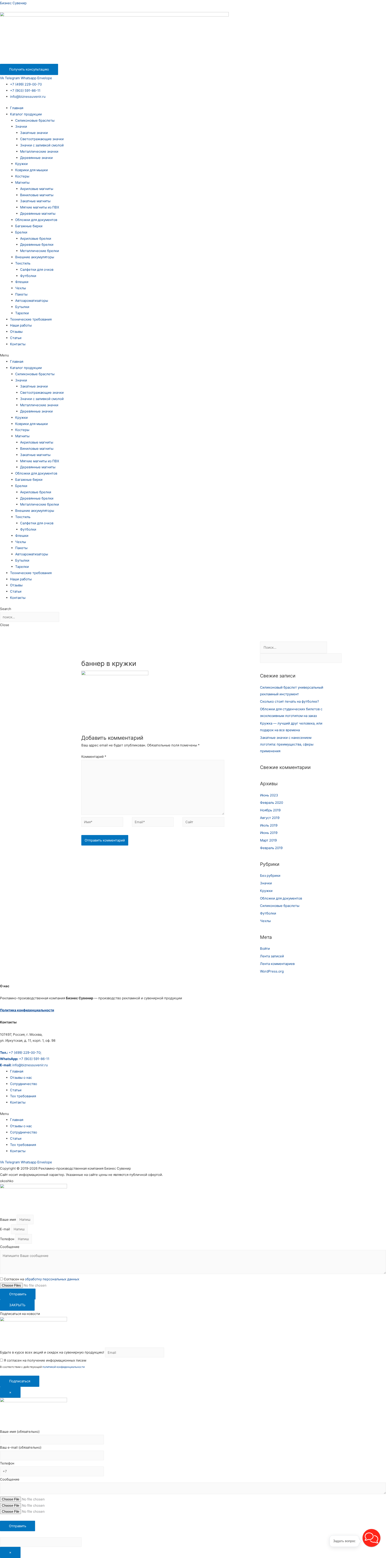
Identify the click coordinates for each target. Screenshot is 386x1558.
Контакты (17, 344)
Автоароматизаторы (31, 300)
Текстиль (22, 263)
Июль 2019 (268, 825)
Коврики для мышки (31, 170)
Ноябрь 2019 (270, 810)
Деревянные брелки (36, 244)
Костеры (22, 176)
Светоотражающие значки (42, 139)
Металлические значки (39, 151)
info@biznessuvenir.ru (28, 96)
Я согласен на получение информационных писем (44, 1360)
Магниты (22, 182)
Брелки (21, 232)
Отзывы (16, 331)
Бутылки (22, 307)
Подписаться (19, 1381)
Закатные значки (34, 133)
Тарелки (22, 313)
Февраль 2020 (271, 802)
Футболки (28, 276)
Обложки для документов (36, 220)
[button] (193, 355)
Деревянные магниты (37, 213)
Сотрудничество (23, 1084)
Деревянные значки (36, 158)
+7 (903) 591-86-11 (25, 90)
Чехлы (20, 288)
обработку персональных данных (52, 1279)
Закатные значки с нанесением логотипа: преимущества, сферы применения (286, 744)
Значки (21, 126)
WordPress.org (272, 971)
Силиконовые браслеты (35, 120)
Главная (16, 108)
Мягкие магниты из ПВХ (39, 207)
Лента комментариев (277, 964)
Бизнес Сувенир (13, 3)
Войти (265, 948)
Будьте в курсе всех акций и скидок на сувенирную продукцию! (52, 1352)
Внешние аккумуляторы (34, 257)
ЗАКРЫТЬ (17, 1305)
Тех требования (23, 1096)
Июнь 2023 (269, 795)
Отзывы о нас (21, 1077)
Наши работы (21, 325)
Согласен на (41, 1279)
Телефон (7, 1239)
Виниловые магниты (36, 195)
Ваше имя (8, 1219)
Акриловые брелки (35, 238)
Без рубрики (270, 875)
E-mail (5, 1229)
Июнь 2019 (268, 833)
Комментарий (93, 756)
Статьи (15, 338)
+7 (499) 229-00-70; (20, 1052)
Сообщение (9, 1247)
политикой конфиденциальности (63, 1366)
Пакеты (21, 294)
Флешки (21, 282)
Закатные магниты (35, 201)
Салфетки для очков (36, 269)
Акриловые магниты (36, 189)
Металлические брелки (39, 251)
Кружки (21, 164)
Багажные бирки (28, 226)
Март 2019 (268, 840)
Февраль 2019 (271, 848)
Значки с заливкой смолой (42, 145)
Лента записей (272, 956)
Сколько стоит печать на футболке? (289, 701)
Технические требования (31, 319)
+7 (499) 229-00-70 (26, 84)
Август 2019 (269, 818)
